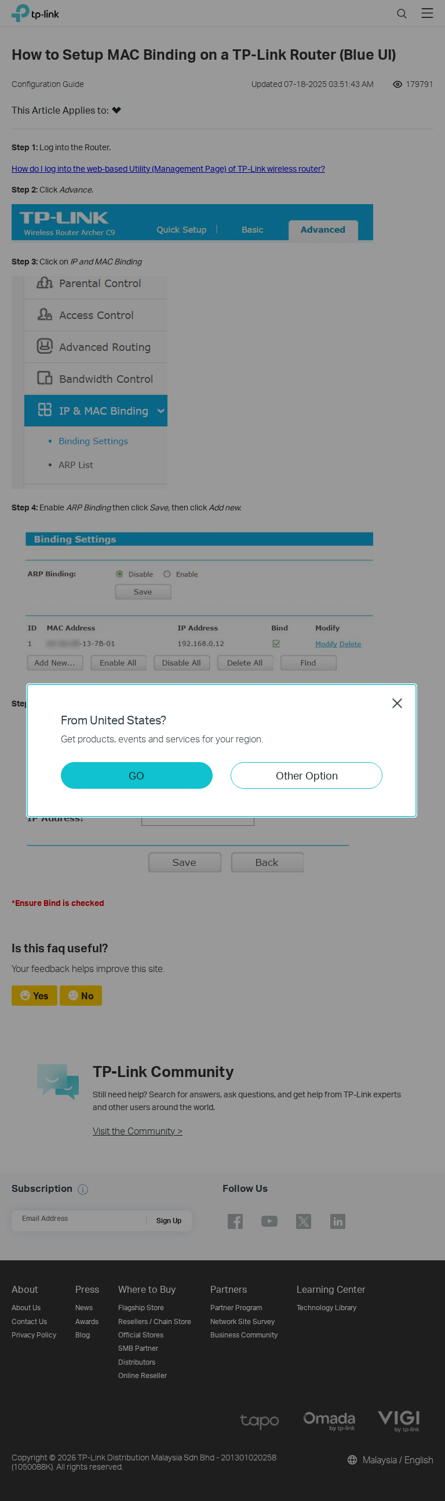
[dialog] (222, 750)
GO (136, 775)
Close (397, 703)
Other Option (307, 775)
